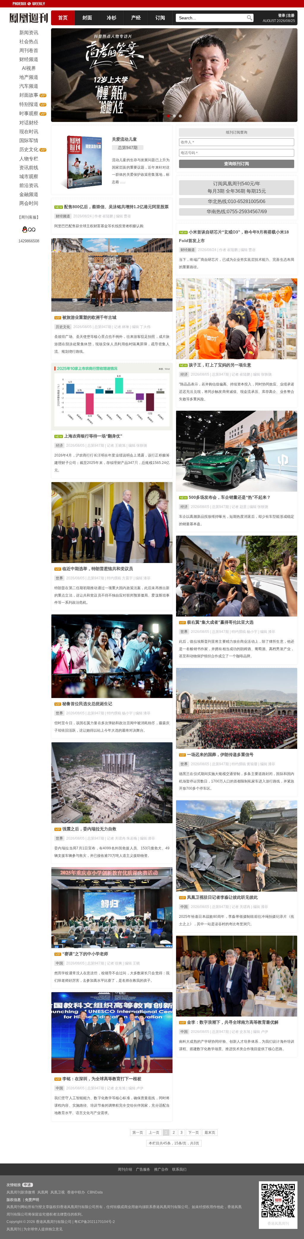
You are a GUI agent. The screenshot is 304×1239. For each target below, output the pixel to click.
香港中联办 (76, 1192)
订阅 (160, 17)
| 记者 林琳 (121, 327)
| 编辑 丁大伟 (140, 327)
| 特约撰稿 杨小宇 (244, 632)
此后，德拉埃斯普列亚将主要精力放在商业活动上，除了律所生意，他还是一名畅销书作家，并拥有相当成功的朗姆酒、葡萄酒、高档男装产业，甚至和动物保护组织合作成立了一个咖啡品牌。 (236, 648)
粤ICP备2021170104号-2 (94, 1222)
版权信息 (14, 1200)
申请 (27, 1185)
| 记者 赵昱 (239, 507)
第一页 (137, 1132)
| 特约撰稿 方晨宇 (119, 578)
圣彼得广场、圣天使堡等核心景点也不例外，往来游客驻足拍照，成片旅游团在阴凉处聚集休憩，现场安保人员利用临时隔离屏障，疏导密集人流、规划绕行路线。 (112, 344)
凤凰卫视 (57, 1192)
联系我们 (179, 1169)
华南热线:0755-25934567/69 (237, 211)
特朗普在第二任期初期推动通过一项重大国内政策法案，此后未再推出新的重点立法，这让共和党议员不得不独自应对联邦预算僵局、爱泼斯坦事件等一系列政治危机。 (112, 595)
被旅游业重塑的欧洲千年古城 (89, 317)
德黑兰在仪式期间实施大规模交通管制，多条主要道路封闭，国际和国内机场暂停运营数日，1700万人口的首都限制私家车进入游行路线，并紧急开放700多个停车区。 (236, 781)
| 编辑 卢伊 (259, 1032)
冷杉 (111, 17)
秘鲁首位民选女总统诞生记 (87, 703)
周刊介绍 (125, 1169)
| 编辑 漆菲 (142, 578)
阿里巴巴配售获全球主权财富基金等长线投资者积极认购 (98, 226)
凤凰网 (42, 1192)
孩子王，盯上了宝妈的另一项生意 (220, 365)
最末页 (210, 1132)
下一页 (193, 1132)
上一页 (154, 1132)
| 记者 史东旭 (240, 1032)
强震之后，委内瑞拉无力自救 (89, 828)
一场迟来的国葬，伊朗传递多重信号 (220, 754)
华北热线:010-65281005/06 (236, 201)
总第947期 (127, 147)
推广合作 (161, 1169)
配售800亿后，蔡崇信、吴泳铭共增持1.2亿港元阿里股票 (116, 206)
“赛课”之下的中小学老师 (85, 953)
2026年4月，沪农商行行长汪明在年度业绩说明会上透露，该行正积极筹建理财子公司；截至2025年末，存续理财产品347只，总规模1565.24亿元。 (112, 462)
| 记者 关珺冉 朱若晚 (121, 838)
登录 (281, 15)
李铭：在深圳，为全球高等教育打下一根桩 (101, 1078)
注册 (290, 15)
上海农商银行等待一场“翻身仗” (93, 436)
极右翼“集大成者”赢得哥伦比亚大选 (220, 622)
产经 (136, 17)
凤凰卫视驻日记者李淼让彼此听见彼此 (222, 897)
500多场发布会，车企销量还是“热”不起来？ (230, 497)
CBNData (95, 1192)
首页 (63, 17)
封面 (87, 17)
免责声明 (32, 1200)
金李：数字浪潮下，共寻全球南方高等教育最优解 (232, 1022)
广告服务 (143, 1169)
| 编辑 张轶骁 (261, 374)
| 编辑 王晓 (131, 963)
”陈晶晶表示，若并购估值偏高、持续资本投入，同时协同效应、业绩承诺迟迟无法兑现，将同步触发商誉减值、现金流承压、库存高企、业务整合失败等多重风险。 (236, 391)
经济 (184, 374)
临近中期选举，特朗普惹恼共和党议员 (97, 568)
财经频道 (63, 216)
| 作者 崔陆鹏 (103, 216)
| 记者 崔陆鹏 (240, 374)
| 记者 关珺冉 (240, 907)
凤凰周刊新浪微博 (21, 1192)
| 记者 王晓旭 (115, 445)
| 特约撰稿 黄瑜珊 (244, 764)
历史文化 (63, 327)
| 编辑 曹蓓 (122, 216)
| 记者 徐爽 (114, 963)
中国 (184, 907)
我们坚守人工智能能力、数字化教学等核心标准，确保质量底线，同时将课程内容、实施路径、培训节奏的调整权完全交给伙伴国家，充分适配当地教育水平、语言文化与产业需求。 (112, 1105)
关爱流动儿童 (124, 139)
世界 (59, 578)
